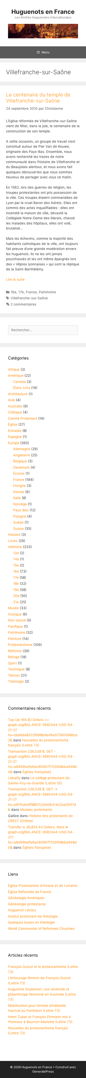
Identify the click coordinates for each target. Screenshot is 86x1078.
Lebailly (14, 778)
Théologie (16, 681)
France (31, 292)
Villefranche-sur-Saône (29, 298)
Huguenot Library (22, 910)
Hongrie (19, 486)
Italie (17, 498)
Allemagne (21, 449)
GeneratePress (43, 1071)
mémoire (15, 547)
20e (16, 596)
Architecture (18, 394)
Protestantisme (20, 645)
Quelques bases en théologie (31, 922)
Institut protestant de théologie (33, 916)
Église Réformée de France (29, 892)
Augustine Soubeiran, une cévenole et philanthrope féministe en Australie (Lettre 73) (42, 994)
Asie (11, 400)
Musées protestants (36, 810)
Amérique (15, 376)
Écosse (19, 473)
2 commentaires (23, 304)
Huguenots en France (43, 11)
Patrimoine (47, 292)
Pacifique (15, 626)
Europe (13, 443)
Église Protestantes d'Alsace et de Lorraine (42, 886)
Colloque (15, 412)
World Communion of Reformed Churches (41, 929)
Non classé (17, 620)
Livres (13, 541)
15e (16, 565)
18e (16, 584)
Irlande (18, 492)
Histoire (14, 535)
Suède (18, 522)
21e (16, 602)
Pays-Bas (21, 510)
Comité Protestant (22, 418)
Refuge (13, 657)
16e (13, 292)
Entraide (14, 431)
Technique (16, 669)
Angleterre (21, 455)
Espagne (15, 437)
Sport (12, 663)
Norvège (20, 504)
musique (15, 614)
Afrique (14, 369)
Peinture (14, 639)
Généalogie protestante (27, 904)
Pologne (19, 516)
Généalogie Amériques (26, 898)
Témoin (14, 675)
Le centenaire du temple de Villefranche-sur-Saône (38, 98)
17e (21, 292)
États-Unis (21, 388)
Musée (13, 608)
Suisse (18, 529)
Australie (15, 406)
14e (16, 559)
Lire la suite (15, 279)
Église (12, 424)
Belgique (20, 461)
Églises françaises (36, 772)
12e (16, 553)
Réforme (15, 651)
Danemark (21, 467)
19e (16, 590)
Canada (19, 382)
